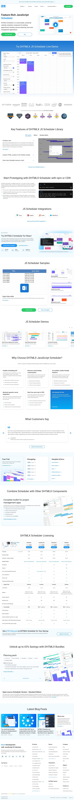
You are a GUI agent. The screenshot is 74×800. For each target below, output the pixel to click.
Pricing (36, 6)
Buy (25, 34)
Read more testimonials (37, 446)
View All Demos (52, 758)
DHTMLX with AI (53, 781)
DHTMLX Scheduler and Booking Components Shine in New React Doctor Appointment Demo (46, 731)
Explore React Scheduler (9, 245)
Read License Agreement (29, 561)
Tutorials (20, 765)
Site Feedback (64, 797)
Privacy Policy (52, 797)
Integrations (52, 763)
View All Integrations (53, 777)
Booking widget (16, 542)
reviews (17, 793)
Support (65, 765)
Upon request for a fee (41, 571)
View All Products (35, 791)
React (16, 765)
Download (68, 6)
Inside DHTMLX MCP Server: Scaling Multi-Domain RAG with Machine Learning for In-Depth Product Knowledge (27, 731)
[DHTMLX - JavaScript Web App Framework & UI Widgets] (3, 6)
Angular (32, 215)
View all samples (45, 310)
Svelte (43, 215)
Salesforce (55, 215)
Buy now (29, 547)
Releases (6, 765)
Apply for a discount (64, 634)
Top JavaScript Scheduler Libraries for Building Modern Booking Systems (9, 731)
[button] (72, 327)
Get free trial (8, 34)
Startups (11, 765)
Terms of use (58, 797)
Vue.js (20, 215)
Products (34, 744)
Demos (50, 744)
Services (30, 6)
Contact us (66, 786)
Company (65, 744)
